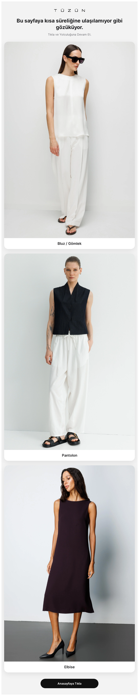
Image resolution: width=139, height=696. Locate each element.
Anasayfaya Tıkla (69, 683)
